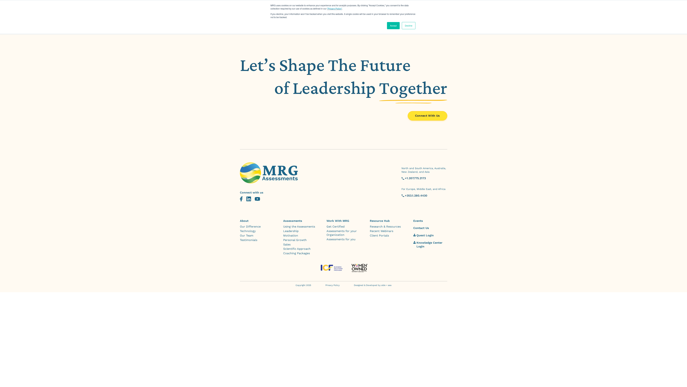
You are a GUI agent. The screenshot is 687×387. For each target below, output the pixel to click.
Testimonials (248, 240)
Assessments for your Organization (342, 232)
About (244, 221)
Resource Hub (380, 221)
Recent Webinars (381, 231)
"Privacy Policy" (334, 8)
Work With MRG (338, 221)
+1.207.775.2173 (415, 178)
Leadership (291, 231)
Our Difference (250, 226)
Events (418, 221)
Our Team (246, 235)
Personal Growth (295, 240)
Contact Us (421, 228)
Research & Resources (385, 226)
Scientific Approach (297, 248)
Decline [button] (408, 25)
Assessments (292, 221)
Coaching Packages (296, 253)
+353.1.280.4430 (416, 195)
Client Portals (379, 235)
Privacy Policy (332, 285)
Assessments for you (341, 239)
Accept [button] (393, 25)
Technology (248, 231)
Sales (287, 244)
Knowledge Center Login (429, 244)
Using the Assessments (299, 226)
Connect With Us (427, 115)
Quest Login (425, 235)
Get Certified (336, 226)
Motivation (290, 235)
